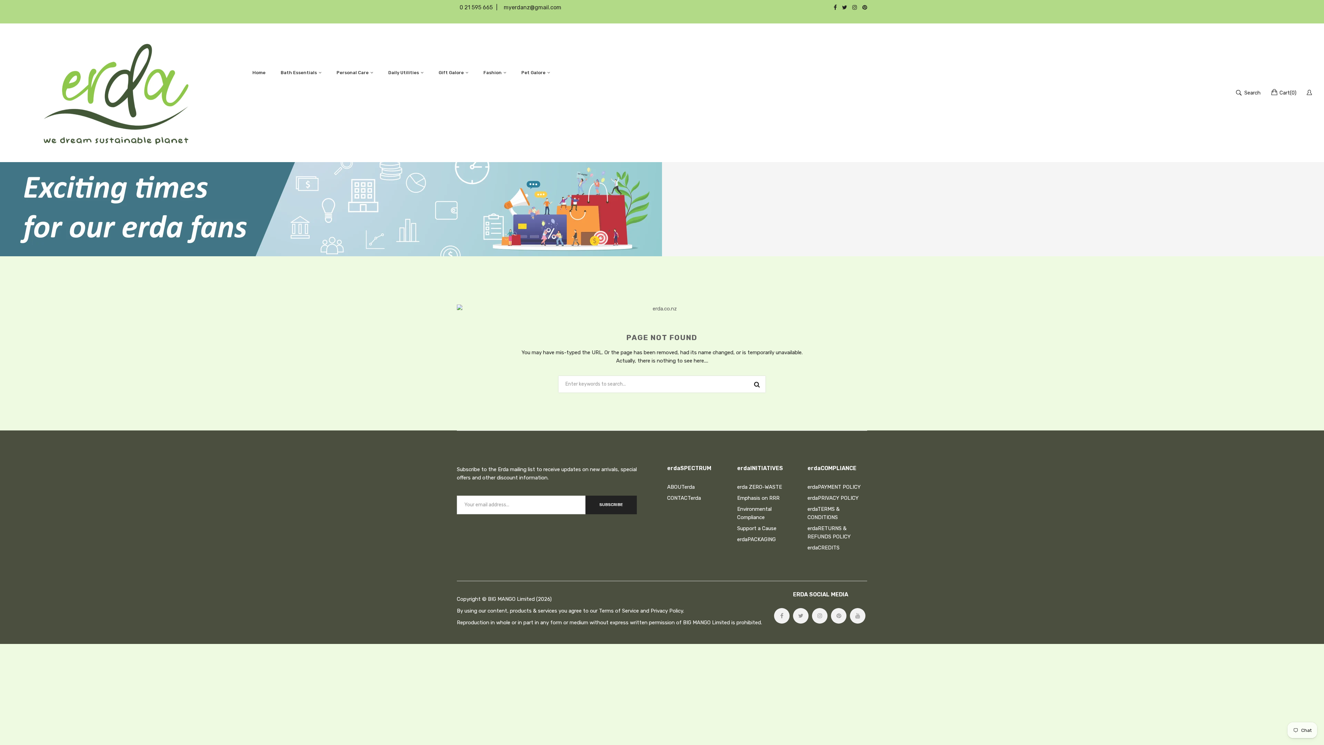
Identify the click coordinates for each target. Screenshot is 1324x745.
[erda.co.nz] (116, 92)
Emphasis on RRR (758, 498)
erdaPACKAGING (756, 539)
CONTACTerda (684, 498)
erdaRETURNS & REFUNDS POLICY (829, 532)
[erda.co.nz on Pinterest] (838, 616)
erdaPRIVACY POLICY (833, 498)
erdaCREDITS (824, 548)
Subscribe (611, 504)
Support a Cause (756, 528)
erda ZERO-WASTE (759, 487)
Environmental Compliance (754, 513)
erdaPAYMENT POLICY (834, 487)
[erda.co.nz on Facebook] (782, 616)
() (1288, 93)
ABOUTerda (681, 487)
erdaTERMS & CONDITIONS (824, 513)
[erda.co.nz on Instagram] (820, 616)
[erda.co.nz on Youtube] (857, 616)
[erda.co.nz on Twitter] (801, 616)
